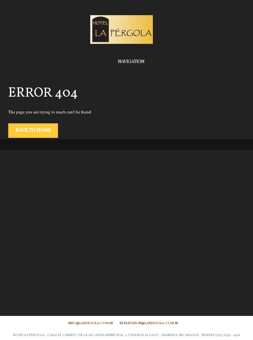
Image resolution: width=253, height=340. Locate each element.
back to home (33, 130)
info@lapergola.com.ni (90, 323)
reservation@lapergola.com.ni (149, 323)
